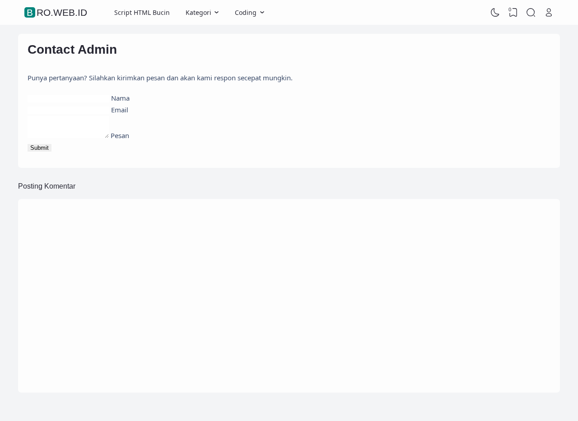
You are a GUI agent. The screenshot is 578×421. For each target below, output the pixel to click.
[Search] (531, 13)
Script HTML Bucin (142, 12)
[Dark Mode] (495, 13)
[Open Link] (549, 13)
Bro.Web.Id (57, 12)
